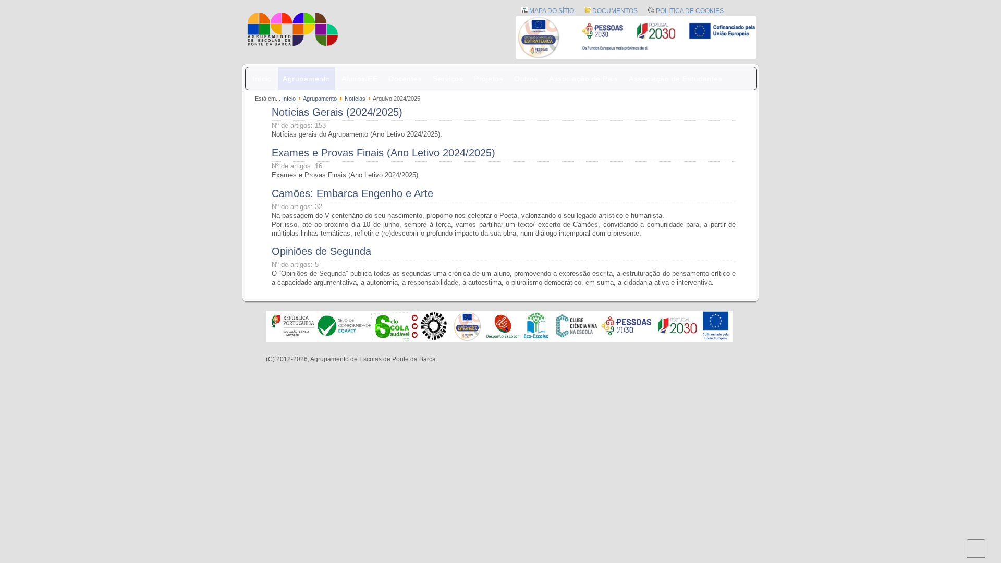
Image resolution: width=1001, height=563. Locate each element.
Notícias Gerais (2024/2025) (337, 112)
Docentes (405, 79)
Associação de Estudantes (675, 79)
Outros (526, 79)
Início (262, 79)
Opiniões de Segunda (321, 251)
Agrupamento (307, 79)
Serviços (448, 79)
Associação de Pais (583, 79)
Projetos (488, 79)
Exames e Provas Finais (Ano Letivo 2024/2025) (383, 152)
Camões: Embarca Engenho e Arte (352, 193)
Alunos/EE (359, 79)
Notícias (355, 98)
